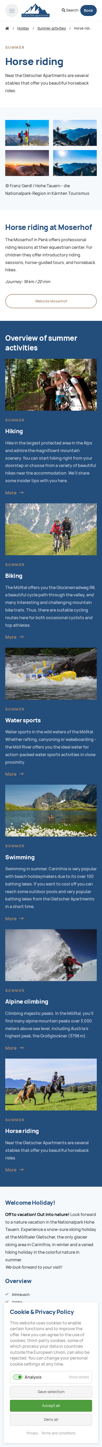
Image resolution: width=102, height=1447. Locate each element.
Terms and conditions (58, 1433)
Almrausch (21, 1294)
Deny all (51, 1419)
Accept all (51, 1405)
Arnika (17, 1302)
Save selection (51, 1391)
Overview (18, 1281)
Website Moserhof (51, 301)
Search (71, 10)
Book (88, 10)
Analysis (33, 1377)
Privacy (32, 1433)
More (10, 493)
